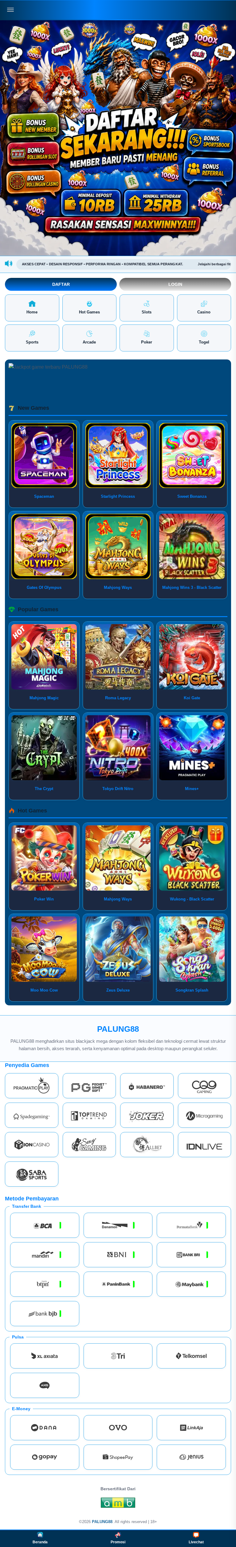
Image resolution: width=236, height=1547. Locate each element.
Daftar (61, 284)
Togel (204, 342)
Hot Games (89, 312)
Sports (32, 342)
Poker (146, 342)
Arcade (89, 342)
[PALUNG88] (118, 10)
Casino (203, 312)
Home (31, 312)
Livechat (196, 1542)
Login (175, 284)
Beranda (40, 1542)
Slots (146, 312)
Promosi (118, 1542)
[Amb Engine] (118, 1504)
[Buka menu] (10, 9)
